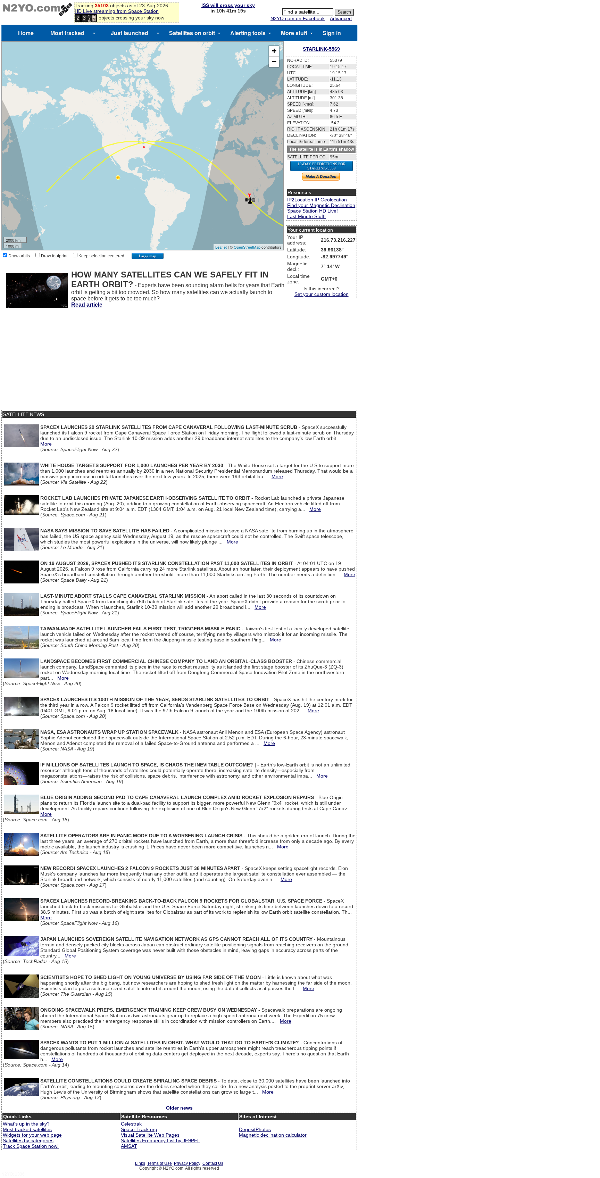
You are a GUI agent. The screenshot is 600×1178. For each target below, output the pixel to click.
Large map (147, 256)
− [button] (274, 61)
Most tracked (67, 33)
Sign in (332, 33)
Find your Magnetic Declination (321, 205)
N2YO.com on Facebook (297, 18)
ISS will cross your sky (228, 5)
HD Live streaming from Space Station (117, 11)
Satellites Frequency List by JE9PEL (160, 1140)
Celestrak (131, 1124)
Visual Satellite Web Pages (150, 1135)
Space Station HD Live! (312, 211)
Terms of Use (159, 1163)
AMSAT (129, 1146)
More (46, 444)
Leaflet (221, 247)
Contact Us (212, 1163)
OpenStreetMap (247, 247)
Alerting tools (248, 33)
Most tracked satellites (27, 1129)
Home (26, 33)
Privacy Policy (187, 1163)
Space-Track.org (139, 1129)
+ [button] (274, 51)
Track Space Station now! (31, 1146)
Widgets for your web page (32, 1135)
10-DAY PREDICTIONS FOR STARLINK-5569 (321, 166)
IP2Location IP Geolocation (317, 199)
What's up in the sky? (26, 1124)
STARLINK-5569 (321, 49)
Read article (86, 305)
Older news (179, 1108)
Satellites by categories (28, 1140)
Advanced (341, 18)
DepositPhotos (255, 1129)
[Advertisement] (179, 361)
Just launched (129, 33)
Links (140, 1163)
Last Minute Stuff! (306, 216)
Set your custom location (321, 294)
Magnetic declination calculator (273, 1135)
